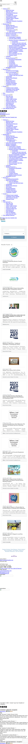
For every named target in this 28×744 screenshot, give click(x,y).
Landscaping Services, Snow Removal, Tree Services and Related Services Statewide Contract (14, 425)
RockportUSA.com (4, 572)
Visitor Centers (9, 130)
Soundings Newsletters (11, 191)
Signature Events (10, 199)
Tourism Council (13, 164)
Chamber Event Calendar (12, 195)
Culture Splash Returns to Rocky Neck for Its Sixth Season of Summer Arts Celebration (14, 508)
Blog (4, 200)
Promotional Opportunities (15, 168)
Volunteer (8, 165)
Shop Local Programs (11, 180)
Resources (5, 177)
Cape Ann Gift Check (11, 214)
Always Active (14, 714)
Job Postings (15, 550)
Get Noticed (12, 171)
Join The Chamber (19, 551)
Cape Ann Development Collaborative (18, 157)
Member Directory (10, 136)
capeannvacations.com (11, 208)
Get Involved (12, 172)
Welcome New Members (12, 137)
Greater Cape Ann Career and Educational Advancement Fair (19, 152)
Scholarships (15, 150)
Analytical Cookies (5, 728)
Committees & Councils (11, 126)
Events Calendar (21, 549)
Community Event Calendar (12, 196)
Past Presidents (9, 125)
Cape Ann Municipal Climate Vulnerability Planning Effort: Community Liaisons (13, 289)
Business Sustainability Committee (17, 154)
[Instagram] (3, 111)
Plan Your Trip (9, 203)
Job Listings (9, 187)
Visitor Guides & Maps (11, 205)
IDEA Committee (13, 161)
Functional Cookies (6, 721)
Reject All (9, 709)
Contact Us (8, 133)
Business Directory (6, 549)
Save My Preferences (11, 741)
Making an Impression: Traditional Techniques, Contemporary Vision (11, 344)
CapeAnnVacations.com (5, 570)
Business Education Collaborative (17, 149)
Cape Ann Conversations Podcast (14, 142)
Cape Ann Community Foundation (14, 131)
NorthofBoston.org (4, 573)
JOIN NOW (3, 112)
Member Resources (10, 166)
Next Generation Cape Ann (15, 162)
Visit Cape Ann (6, 201)
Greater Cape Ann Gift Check (16, 183)
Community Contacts (11, 192)
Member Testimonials (11, 144)
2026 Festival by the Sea (12, 197)
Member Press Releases (11, 185)
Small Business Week (11, 127)
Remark (13, 721)
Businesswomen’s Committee (16, 156)
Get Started (11, 169)
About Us (5, 119)
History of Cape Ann (11, 207)
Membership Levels (10, 140)
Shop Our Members (13, 181)
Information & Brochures (10, 551)
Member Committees (11, 145)
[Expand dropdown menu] (16, 140)
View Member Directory (9, 215)
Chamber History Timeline (12, 129)
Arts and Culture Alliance (15, 148)
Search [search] (15, 237)
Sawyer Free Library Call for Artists (11, 370)
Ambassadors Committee (15, 146)
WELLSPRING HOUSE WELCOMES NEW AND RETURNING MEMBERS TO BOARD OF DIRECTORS (14, 316)
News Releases (14, 549)
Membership (6, 134)
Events (4, 193)
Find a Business (9, 211)
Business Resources (10, 188)
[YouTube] (6, 111)
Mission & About (10, 121)
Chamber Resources (10, 189)
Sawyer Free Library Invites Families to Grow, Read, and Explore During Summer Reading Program (13, 480)
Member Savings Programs (15, 175)
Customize (3, 709)
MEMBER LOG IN (5, 114)
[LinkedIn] (4, 111)
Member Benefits (10, 138)
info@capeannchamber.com (6, 560)
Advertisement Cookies (6, 735)
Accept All (14, 709)
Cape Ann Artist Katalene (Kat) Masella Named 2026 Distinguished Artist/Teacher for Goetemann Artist (13, 397)
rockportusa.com (10, 210)
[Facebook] (1, 111)
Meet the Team (9, 122)
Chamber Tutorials (13, 173)
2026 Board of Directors (11, 123)
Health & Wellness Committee (16, 160)
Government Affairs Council (15, 158)
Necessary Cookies (6, 714)
